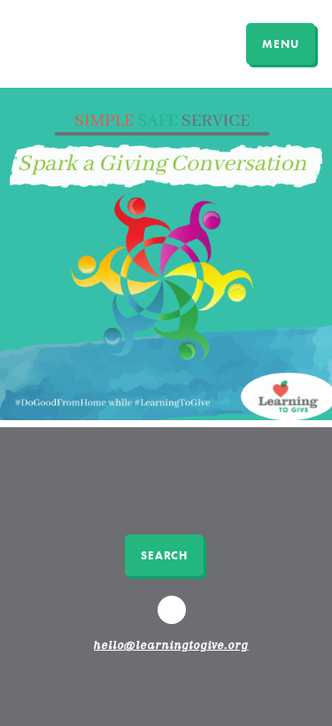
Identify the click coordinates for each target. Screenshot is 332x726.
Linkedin (173, 618)
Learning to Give (82, 41)
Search (164, 555)
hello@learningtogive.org (171, 646)
